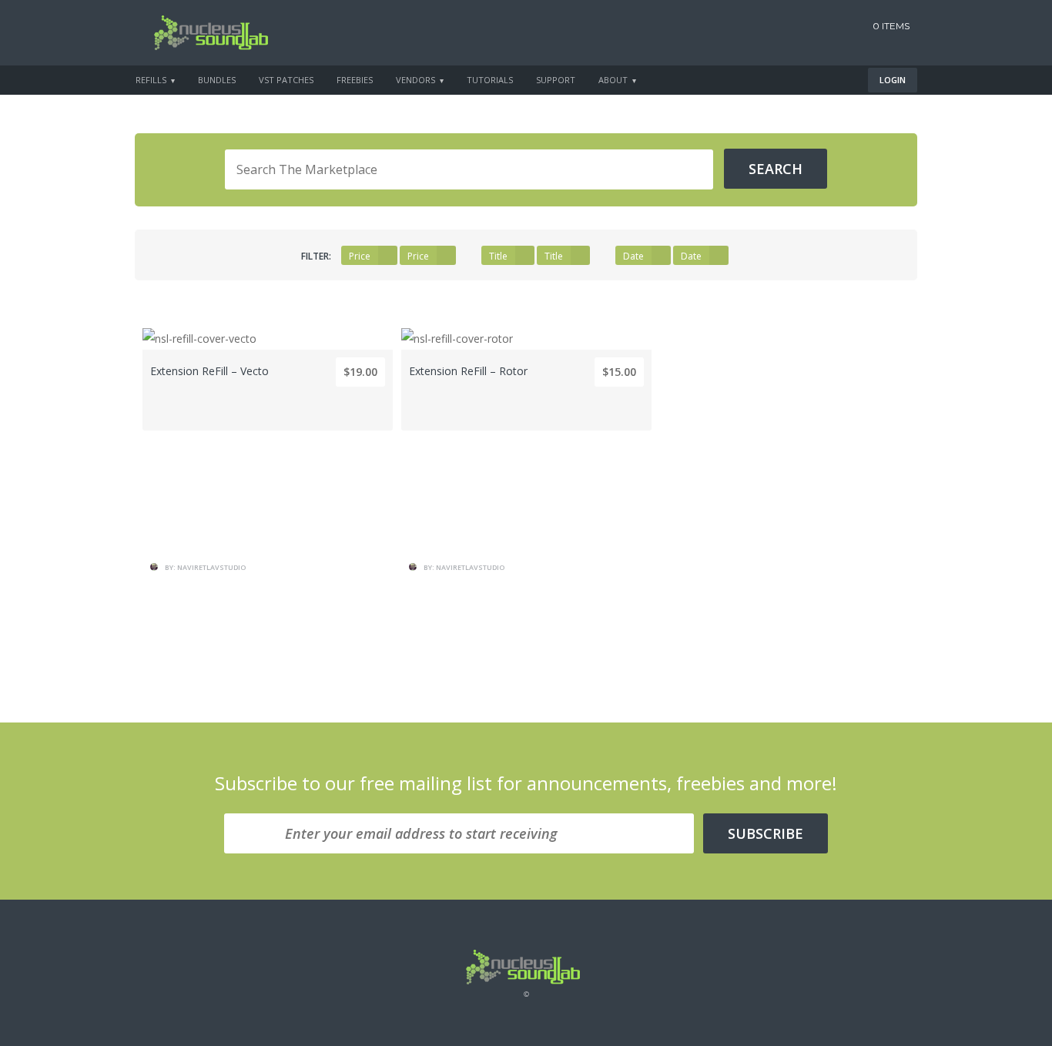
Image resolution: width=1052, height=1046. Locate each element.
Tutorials (490, 79)
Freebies (355, 79)
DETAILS (268, 486)
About (613, 79)
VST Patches (286, 79)
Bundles (217, 79)
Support (555, 79)
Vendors (415, 79)
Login (892, 79)
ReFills (151, 79)
